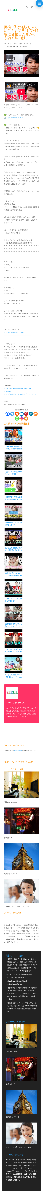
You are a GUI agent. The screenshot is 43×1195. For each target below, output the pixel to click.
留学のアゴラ (9, 838)
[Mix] (35, 414)
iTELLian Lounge (10, 802)
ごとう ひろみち (12, 43)
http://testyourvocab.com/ (14, 332)
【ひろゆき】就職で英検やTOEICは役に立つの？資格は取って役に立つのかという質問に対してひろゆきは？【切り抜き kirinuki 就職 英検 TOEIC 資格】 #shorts (22, 993)
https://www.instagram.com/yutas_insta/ (20, 394)
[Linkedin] (21, 414)
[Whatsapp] (17, 418)
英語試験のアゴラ (10, 873)
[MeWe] (31, 414)
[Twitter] (12, 414)
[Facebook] (7, 414)
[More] (26, 418)
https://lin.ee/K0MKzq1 (15, 117)
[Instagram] (21, 418)
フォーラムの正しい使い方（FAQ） (17, 906)
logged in (18, 750)
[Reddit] (17, 414)
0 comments (22, 46)
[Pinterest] (26, 414)
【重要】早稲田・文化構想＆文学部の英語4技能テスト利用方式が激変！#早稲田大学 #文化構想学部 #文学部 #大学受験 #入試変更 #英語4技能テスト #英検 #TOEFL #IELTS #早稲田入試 (22, 965)
